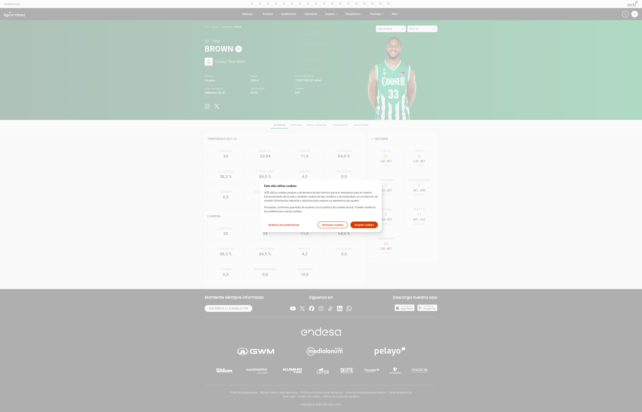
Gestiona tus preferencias (283, 224)
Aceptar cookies (364, 224)
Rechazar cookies (332, 224)
